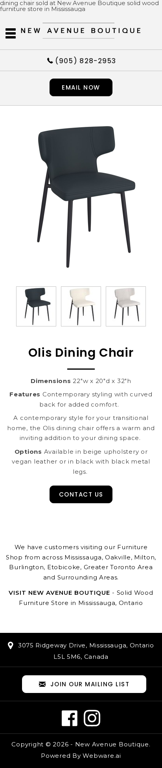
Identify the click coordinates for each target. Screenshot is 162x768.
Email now (81, 87)
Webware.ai (102, 755)
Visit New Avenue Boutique (59, 592)
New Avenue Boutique (112, 744)
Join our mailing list (90, 684)
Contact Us (81, 494)
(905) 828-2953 (85, 60)
